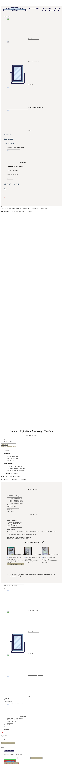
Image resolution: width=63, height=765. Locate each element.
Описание (7, 450)
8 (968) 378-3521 (17, 522)
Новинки (7, 134)
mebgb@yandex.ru (16, 527)
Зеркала (8, 211)
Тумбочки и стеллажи (13, 508)
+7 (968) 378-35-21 (12, 184)
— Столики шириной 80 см (14, 498)
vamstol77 (16, 525)
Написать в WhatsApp (10, 760)
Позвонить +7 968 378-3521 (11, 763)
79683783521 (17, 524)
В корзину (4, 444)
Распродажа (8, 139)
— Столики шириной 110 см (15, 501)
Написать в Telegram (10, 761)
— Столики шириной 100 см (15, 500)
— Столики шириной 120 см (15, 503)
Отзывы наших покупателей (15, 166)
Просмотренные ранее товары (15, 147)
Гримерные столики (12, 495)
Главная (3, 211)
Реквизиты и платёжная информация (19, 537)
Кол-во (10, 441)
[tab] (33, 450)
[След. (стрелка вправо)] (3, 747)
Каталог (7, 16)
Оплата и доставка (12, 170)
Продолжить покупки (8, 743)
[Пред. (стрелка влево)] (1, 747)
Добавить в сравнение (8, 446)
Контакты (10, 179)
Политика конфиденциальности (17, 538)
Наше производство (13, 174)
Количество (4, 441)
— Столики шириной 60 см (14, 497)
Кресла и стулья (11, 506)
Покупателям (9, 143)
